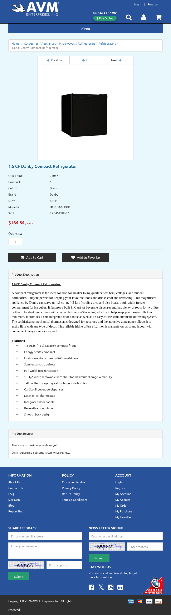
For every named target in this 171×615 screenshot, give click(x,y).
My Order (121, 505)
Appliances (48, 43)
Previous (56, 60)
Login (137, 4)
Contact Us (15, 488)
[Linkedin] (120, 587)
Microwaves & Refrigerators (77, 43)
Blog (11, 505)
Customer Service (73, 482)
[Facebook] (91, 587)
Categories (31, 43)
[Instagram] (110, 587)
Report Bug (15, 511)
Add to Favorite (88, 257)
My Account (123, 494)
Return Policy (71, 494)
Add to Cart (34, 257)
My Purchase (123, 511)
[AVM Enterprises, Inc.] (38, 8)
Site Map (14, 499)
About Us (14, 482)
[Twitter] (101, 587)
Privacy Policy (71, 488)
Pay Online (106, 18)
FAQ (11, 494)
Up (88, 60)
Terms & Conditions (74, 499)
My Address (122, 499)
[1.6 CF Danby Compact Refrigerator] (85, 112)
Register (153, 4)
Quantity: (15, 233)
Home (16, 43)
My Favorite (123, 517)
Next (114, 60)
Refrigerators (107, 43)
